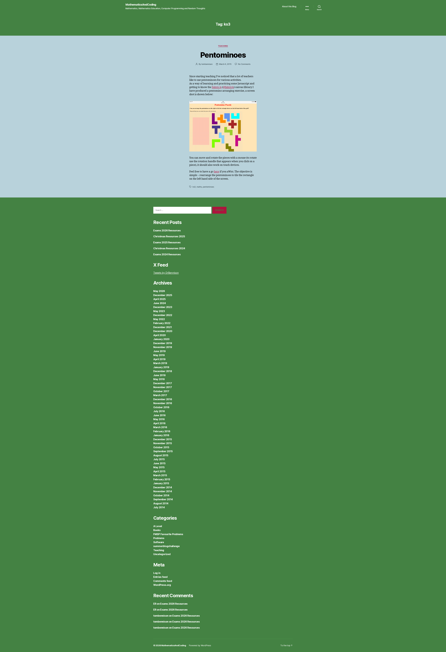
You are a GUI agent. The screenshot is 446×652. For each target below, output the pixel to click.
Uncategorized (162, 554)
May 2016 (159, 419)
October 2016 (161, 407)
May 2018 (159, 379)
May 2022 (159, 319)
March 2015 (160, 475)
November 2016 (162, 403)
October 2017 (161, 391)
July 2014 (159, 507)
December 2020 (162, 331)
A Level (157, 526)
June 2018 (159, 375)
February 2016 (161, 431)
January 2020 (161, 339)
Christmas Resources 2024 (169, 248)
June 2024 (159, 303)
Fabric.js (216, 87)
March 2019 (160, 363)
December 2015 (162, 439)
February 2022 (161, 323)
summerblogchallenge (166, 546)
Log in (156, 573)
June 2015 (159, 463)
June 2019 (159, 351)
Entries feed (160, 576)
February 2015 (161, 479)
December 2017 (162, 383)
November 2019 (162, 347)
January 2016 (161, 435)
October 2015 (161, 447)
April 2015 (159, 471)
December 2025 (162, 295)
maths (199, 187)
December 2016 (162, 399)
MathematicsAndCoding (140, 4)
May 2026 (159, 291)
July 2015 (159, 459)
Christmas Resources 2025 (169, 236)
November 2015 (162, 443)
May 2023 (159, 311)
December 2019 (162, 343)
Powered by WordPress (200, 645)
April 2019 (159, 359)
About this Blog (289, 6)
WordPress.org (162, 585)
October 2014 (161, 495)
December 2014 (162, 487)
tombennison (207, 64)
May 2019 (159, 355)
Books (157, 530)
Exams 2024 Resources (167, 254)
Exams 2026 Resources (167, 230)
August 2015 (160, 455)
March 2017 (160, 395)
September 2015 (163, 451)
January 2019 (161, 367)
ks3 (194, 187)
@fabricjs (228, 87)
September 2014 (163, 499)
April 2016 (159, 423)
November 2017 (162, 387)
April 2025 (159, 299)
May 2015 (159, 467)
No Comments (244, 64)
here (216, 171)
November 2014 (162, 491)
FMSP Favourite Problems (168, 534)
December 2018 (162, 371)
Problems (158, 538)
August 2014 (160, 503)
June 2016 (159, 415)
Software (158, 542)
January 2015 (161, 483)
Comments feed (162, 581)
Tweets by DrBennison (166, 272)
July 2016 (159, 411)
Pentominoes (223, 54)
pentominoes (208, 187)
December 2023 (162, 307)
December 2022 (162, 315)
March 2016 (160, 427)
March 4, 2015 (225, 64)
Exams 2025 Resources (167, 242)
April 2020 (159, 335)
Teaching (223, 46)
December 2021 (162, 327)
